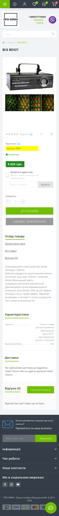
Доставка (11, 251)
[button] (25, 4)
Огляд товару (15, 236)
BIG (18, 143)
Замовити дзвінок (38, 21)
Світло (11, 42)
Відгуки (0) (11, 258)
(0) (31, 134)
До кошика (29, 211)
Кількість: (11, 196)
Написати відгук (40, 390)
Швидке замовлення (29, 221)
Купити (45, 184)
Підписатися (46, 438)
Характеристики (15, 243)
